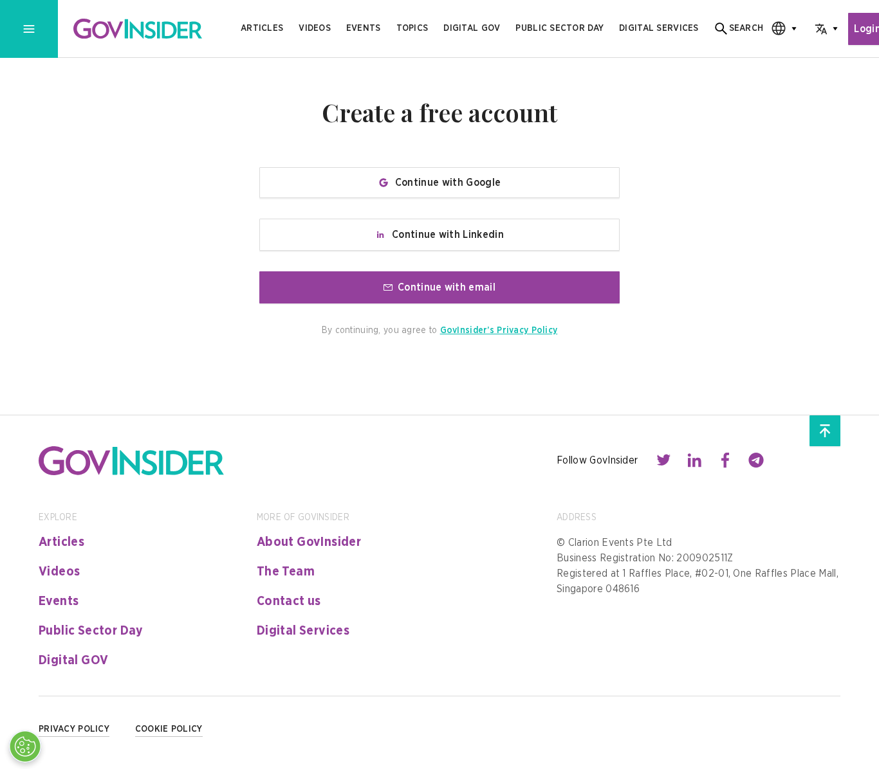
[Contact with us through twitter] (663, 460)
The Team (286, 571)
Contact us (289, 601)
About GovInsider (309, 542)
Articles (262, 28)
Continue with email (446, 287)
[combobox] (780, 28)
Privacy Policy (74, 729)
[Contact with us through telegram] (756, 460)
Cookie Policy (169, 729)
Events (363, 28)
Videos (315, 28)
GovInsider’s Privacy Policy (499, 330)
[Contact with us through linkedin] (694, 460)
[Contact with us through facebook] (725, 460)
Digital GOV (73, 660)
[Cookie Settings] (25, 746)
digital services (658, 28)
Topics (412, 28)
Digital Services (303, 630)
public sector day (559, 28)
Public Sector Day (91, 630)
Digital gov (471, 28)
